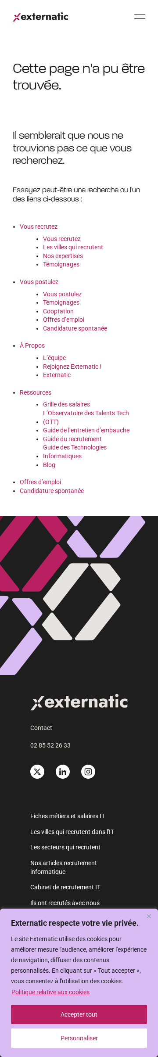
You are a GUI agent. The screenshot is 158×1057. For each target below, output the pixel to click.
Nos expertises (63, 255)
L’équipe (54, 357)
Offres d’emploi (63, 319)
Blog (49, 464)
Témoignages (61, 264)
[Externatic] (79, 703)
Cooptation (58, 311)
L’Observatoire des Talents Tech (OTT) (86, 417)
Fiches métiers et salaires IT (67, 816)
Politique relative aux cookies (50, 992)
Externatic (57, 374)
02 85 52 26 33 (50, 745)
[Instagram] (88, 772)
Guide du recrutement (72, 438)
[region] (79, 983)
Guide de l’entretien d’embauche (86, 430)
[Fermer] (149, 916)
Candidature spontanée (75, 328)
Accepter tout (79, 1014)
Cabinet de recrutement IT (65, 887)
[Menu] (139, 16)
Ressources (35, 392)
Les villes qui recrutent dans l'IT (72, 831)
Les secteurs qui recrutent (65, 847)
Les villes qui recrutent (73, 247)
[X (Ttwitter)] (37, 772)
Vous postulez (39, 281)
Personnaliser (79, 1038)
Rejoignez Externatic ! (72, 366)
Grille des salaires (66, 404)
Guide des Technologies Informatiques (75, 452)
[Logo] (40, 17)
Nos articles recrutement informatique (63, 867)
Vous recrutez (38, 226)
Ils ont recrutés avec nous (65, 902)
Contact (41, 727)
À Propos (32, 345)
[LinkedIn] (63, 772)
